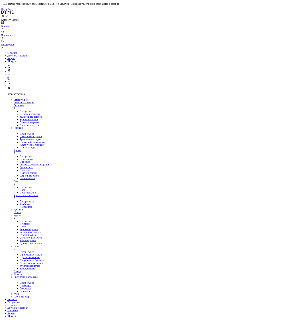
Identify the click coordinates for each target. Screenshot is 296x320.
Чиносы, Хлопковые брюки (34, 164)
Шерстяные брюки (29, 175)
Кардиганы (26, 291)
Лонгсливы (26, 207)
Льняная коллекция (24, 102)
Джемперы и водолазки (26, 277)
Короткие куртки (29, 229)
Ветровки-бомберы (30, 114)
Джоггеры (25, 170)
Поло (16, 181)
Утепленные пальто (30, 265)
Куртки (17, 215)
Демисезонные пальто (31, 263)
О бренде (12, 53)
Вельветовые (26, 159)
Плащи (17, 271)
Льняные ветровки (29, 122)
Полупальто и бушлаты (32, 260)
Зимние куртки (28, 240)
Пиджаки (18, 128)
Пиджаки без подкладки (32, 142)
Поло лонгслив (28, 192)
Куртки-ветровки (29, 119)
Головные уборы (22, 296)
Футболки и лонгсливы (26, 195)
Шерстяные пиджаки (31, 136)
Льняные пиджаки (29, 147)
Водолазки (25, 288)
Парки (23, 226)
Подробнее (7, 9)
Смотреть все (21, 99)
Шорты (17, 212)
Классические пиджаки (32, 144)
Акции (11, 58)
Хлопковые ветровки (31, 125)
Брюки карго (26, 167)
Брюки (17, 150)
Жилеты (18, 274)
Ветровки (19, 105)
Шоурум (11, 61)
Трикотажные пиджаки (32, 139)
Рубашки (18, 209)
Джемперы (25, 285)
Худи (16, 294)
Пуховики (25, 223)
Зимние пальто (27, 268)
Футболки (25, 204)
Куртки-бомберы (28, 235)
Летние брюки (27, 178)
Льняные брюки (28, 173)
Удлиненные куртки (30, 232)
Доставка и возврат (17, 55)
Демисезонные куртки (31, 237)
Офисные (25, 161)
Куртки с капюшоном (31, 243)
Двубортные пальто (30, 257)
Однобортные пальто (31, 254)
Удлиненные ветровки (31, 116)
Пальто (17, 246)
